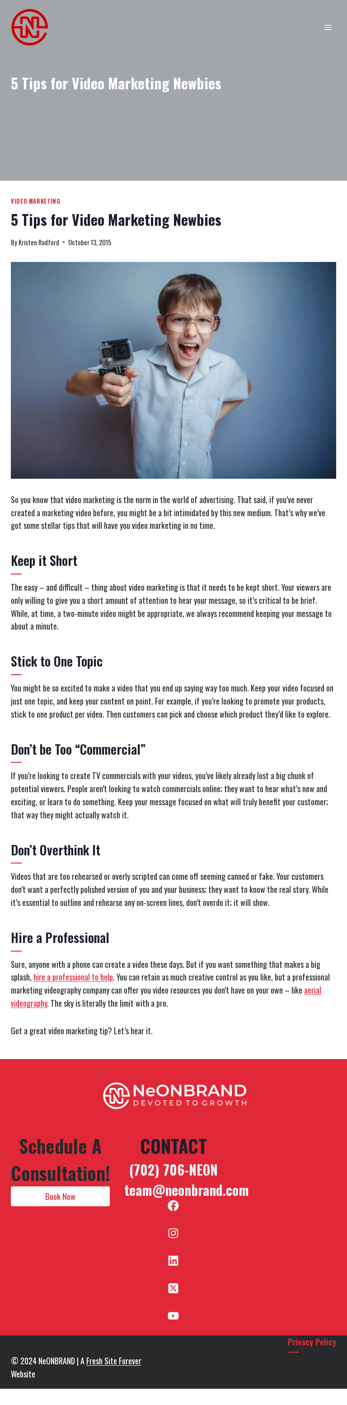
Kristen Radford (39, 242)
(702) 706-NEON (173, 1169)
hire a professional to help (73, 977)
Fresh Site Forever (113, 1361)
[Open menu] (327, 27)
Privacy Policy (312, 1341)
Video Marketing (35, 201)
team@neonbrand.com (186, 1190)
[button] (60, 1196)
